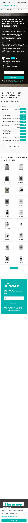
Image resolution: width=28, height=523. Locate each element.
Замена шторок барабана (8, 140)
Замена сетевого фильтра (8, 121)
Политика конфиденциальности (9, 516)
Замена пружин (5, 137)
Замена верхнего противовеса (6, 134)
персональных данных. (17, 81)
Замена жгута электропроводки (6, 125)
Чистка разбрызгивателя (8, 115)
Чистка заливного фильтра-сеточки (8, 112)
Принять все (14, 520)
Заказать (23, 109)
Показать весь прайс (14, 146)
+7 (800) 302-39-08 (10, 5)
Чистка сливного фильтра (8, 118)
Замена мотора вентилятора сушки (6, 131)
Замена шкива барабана (7, 127)
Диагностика (5, 109)
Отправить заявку (14, 77)
